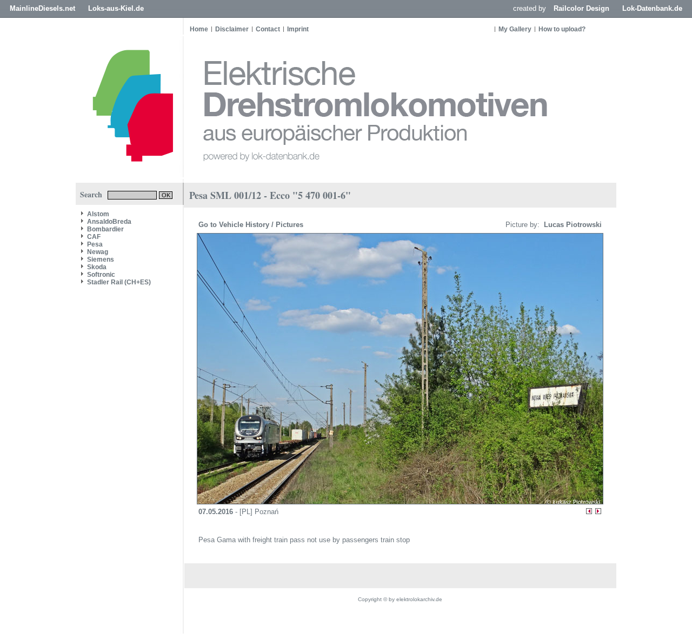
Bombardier (105, 229)
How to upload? (561, 29)
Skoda (97, 267)
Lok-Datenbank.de (652, 8)
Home (199, 29)
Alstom (98, 214)
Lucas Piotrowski (572, 225)
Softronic (101, 274)
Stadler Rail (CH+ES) (119, 282)
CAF (94, 237)
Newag (97, 252)
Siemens (100, 259)
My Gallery (514, 29)
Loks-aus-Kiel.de (116, 8)
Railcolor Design (581, 8)
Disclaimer (232, 29)
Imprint (298, 29)
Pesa (95, 244)
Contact (268, 29)
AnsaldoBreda (109, 221)
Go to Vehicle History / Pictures (251, 225)
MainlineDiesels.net (42, 8)
